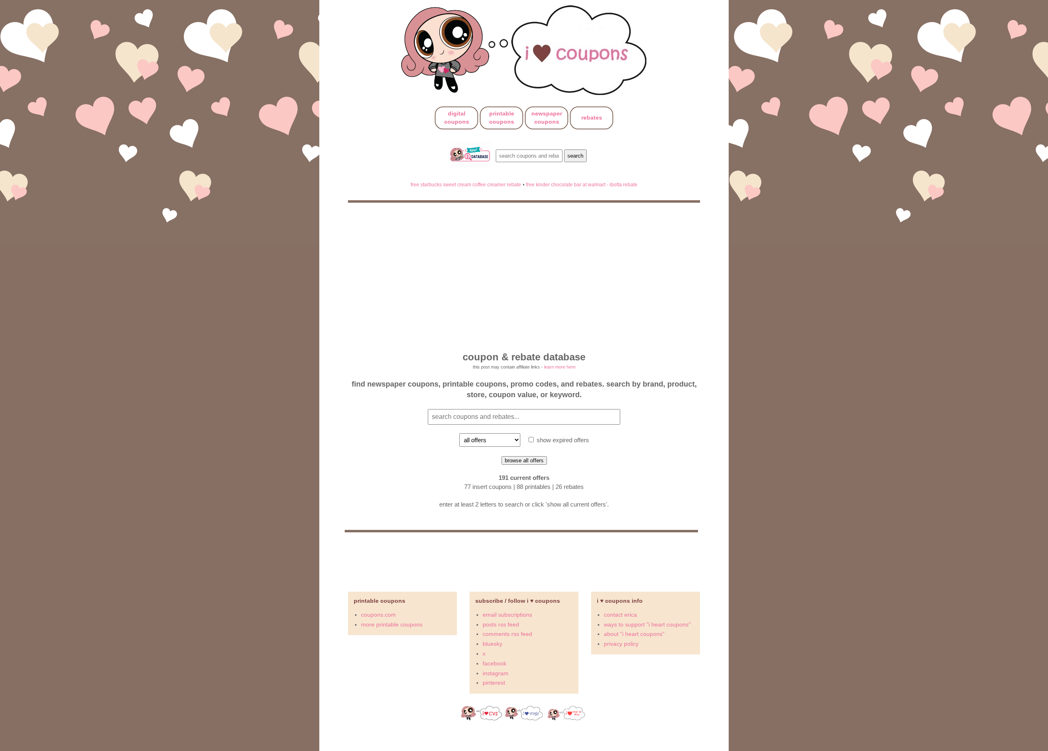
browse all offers (524, 460)
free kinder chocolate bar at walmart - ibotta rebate (581, 184)
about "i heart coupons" (634, 634)
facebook (494, 663)
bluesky (492, 643)
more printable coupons (391, 624)
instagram (495, 673)
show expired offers (562, 440)
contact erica (620, 614)
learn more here (560, 366)
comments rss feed (507, 634)
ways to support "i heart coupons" (647, 624)
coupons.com (378, 614)
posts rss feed (501, 624)
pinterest (494, 682)
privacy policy (621, 643)
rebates (591, 117)
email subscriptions (507, 614)
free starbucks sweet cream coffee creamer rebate (466, 184)
